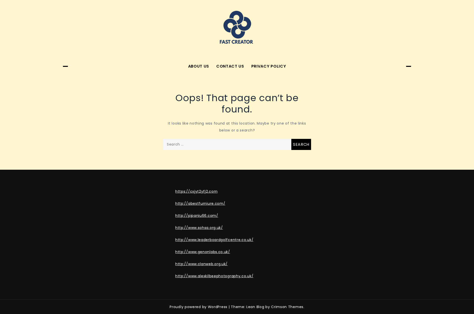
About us (198, 66)
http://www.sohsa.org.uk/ (199, 227)
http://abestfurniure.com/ (200, 203)
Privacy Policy (268, 66)
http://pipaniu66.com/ (196, 215)
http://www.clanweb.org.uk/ (201, 263)
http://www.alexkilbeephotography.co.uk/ (214, 276)
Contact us (230, 66)
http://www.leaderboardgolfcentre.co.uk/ (214, 239)
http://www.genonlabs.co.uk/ (202, 251)
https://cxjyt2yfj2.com (196, 191)
